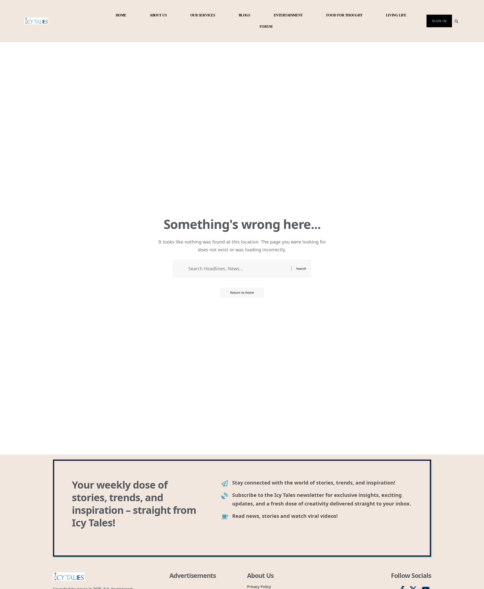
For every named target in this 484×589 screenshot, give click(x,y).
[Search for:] (238, 269)
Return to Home (242, 292)
